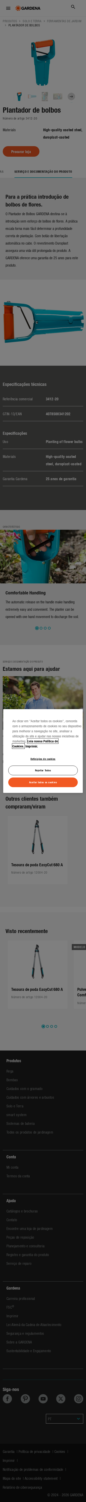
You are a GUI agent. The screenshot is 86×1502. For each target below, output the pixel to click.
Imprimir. (31, 746)
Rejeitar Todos (43, 770)
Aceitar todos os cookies (43, 782)
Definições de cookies (43, 759)
